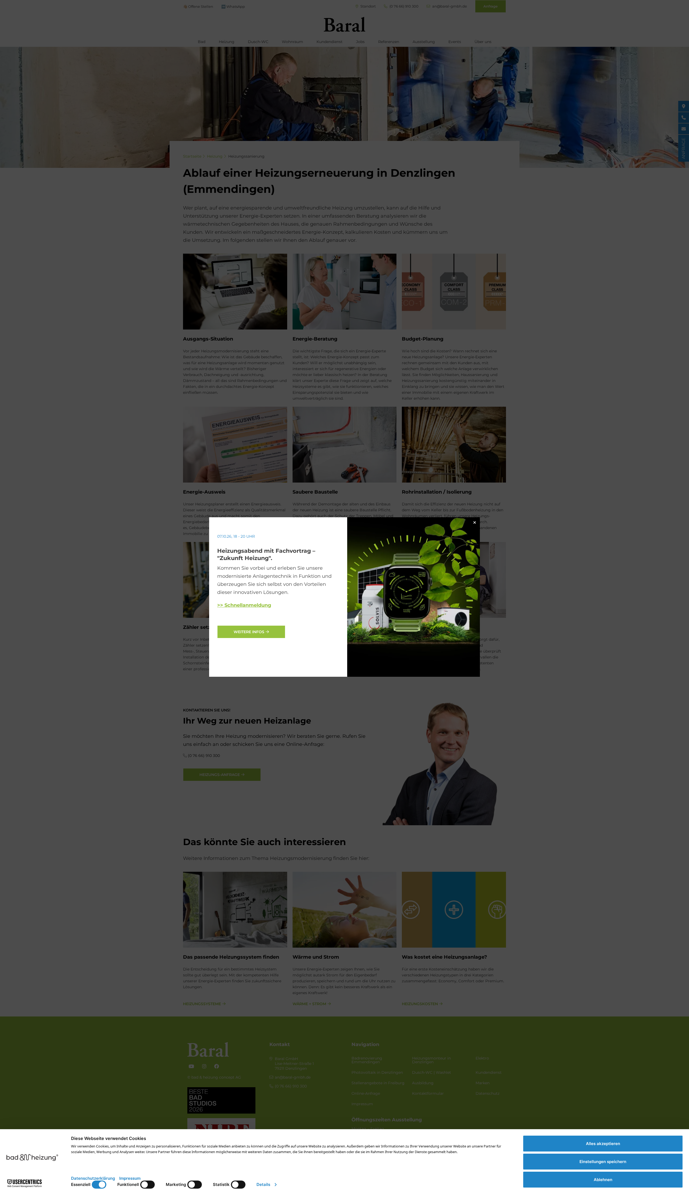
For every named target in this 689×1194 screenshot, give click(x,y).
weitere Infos (249, 631)
